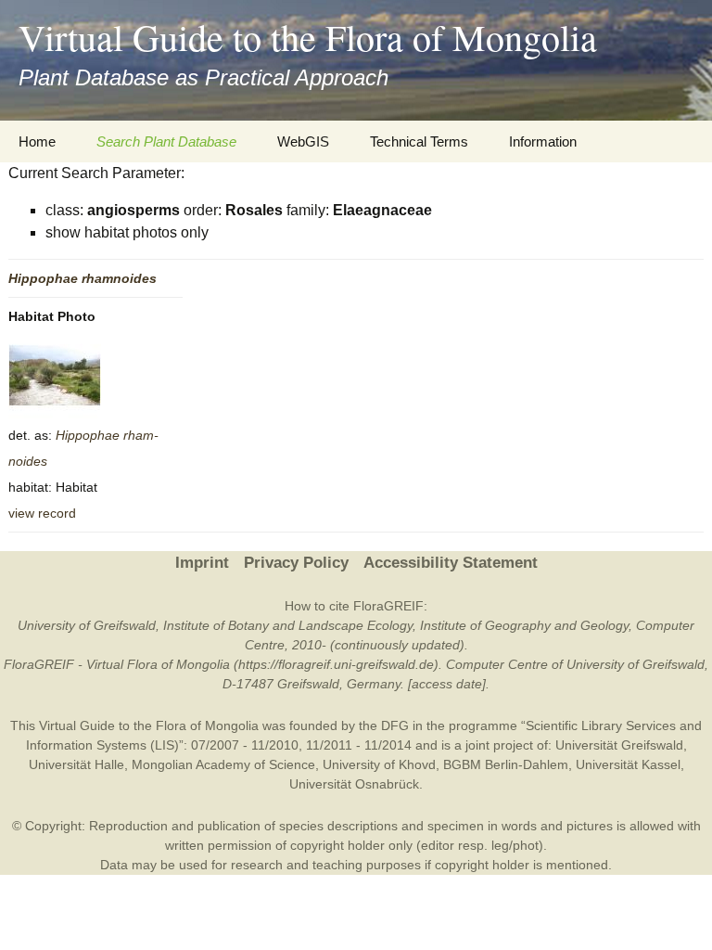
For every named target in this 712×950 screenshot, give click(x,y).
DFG (395, 725)
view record (42, 513)
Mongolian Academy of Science (223, 764)
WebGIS (303, 141)
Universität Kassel (628, 764)
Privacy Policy (296, 562)
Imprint (202, 562)
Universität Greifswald (619, 745)
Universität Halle (76, 764)
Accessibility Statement (450, 562)
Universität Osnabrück (354, 784)
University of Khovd (379, 764)
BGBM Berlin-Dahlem (505, 764)
